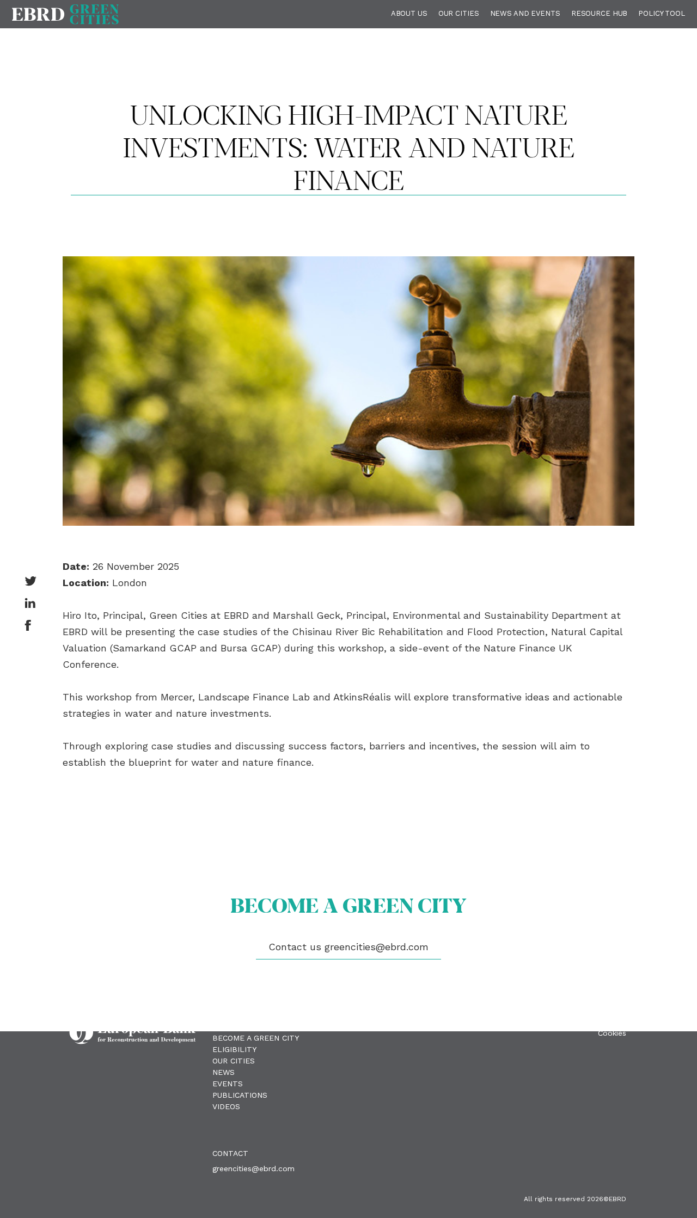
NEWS (223, 1072)
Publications (239, 1095)
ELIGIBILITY (234, 1049)
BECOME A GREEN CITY (255, 1038)
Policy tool (661, 13)
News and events (525, 13)
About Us (409, 13)
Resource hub (599, 13)
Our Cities (458, 13)
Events (227, 1083)
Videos (226, 1106)
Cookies (612, 1033)
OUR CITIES (233, 1060)
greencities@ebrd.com (253, 1168)
